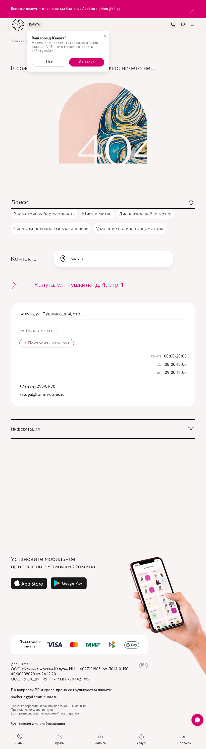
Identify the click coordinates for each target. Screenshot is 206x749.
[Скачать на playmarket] (69, 583)
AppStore (89, 8)
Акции (19, 743)
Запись (100, 743)
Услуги (141, 743)
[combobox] (113, 259)
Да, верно (87, 62)
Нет (49, 62)
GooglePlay (110, 8)
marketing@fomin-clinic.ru (34, 697)
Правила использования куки (32, 710)
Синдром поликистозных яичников (50, 228)
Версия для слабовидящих (41, 724)
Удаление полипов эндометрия (129, 228)
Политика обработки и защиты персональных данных (48, 706)
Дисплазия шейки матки (145, 213)
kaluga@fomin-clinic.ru (42, 395)
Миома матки (97, 213)
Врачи (60, 743)
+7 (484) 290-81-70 (37, 386)
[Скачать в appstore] (29, 583)
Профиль (184, 743)
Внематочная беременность (44, 213)
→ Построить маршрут (47, 343)
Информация (25, 429)
